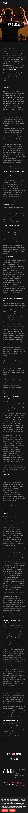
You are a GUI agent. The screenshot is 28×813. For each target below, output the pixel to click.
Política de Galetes (8, 510)
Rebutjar (12, 810)
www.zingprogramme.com (9, 97)
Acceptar (5, 810)
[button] (24, 3)
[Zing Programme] (5, 3)
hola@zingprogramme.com (9, 69)
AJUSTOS (19, 807)
